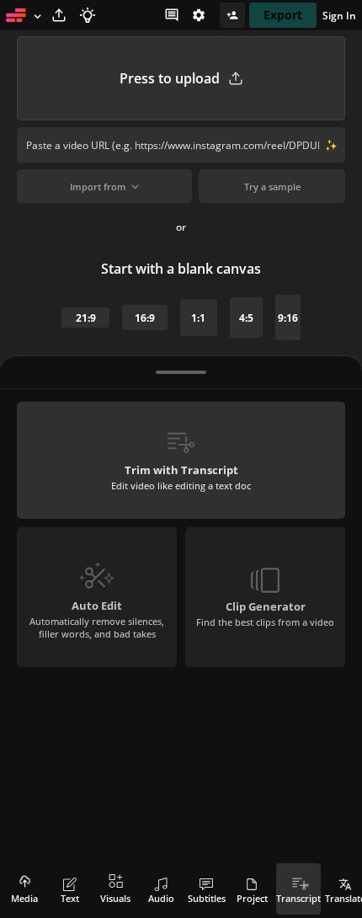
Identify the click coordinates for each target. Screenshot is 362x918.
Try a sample (272, 186)
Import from (98, 186)
